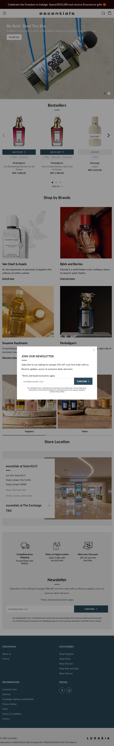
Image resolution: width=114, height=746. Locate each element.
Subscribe (82, 381)
